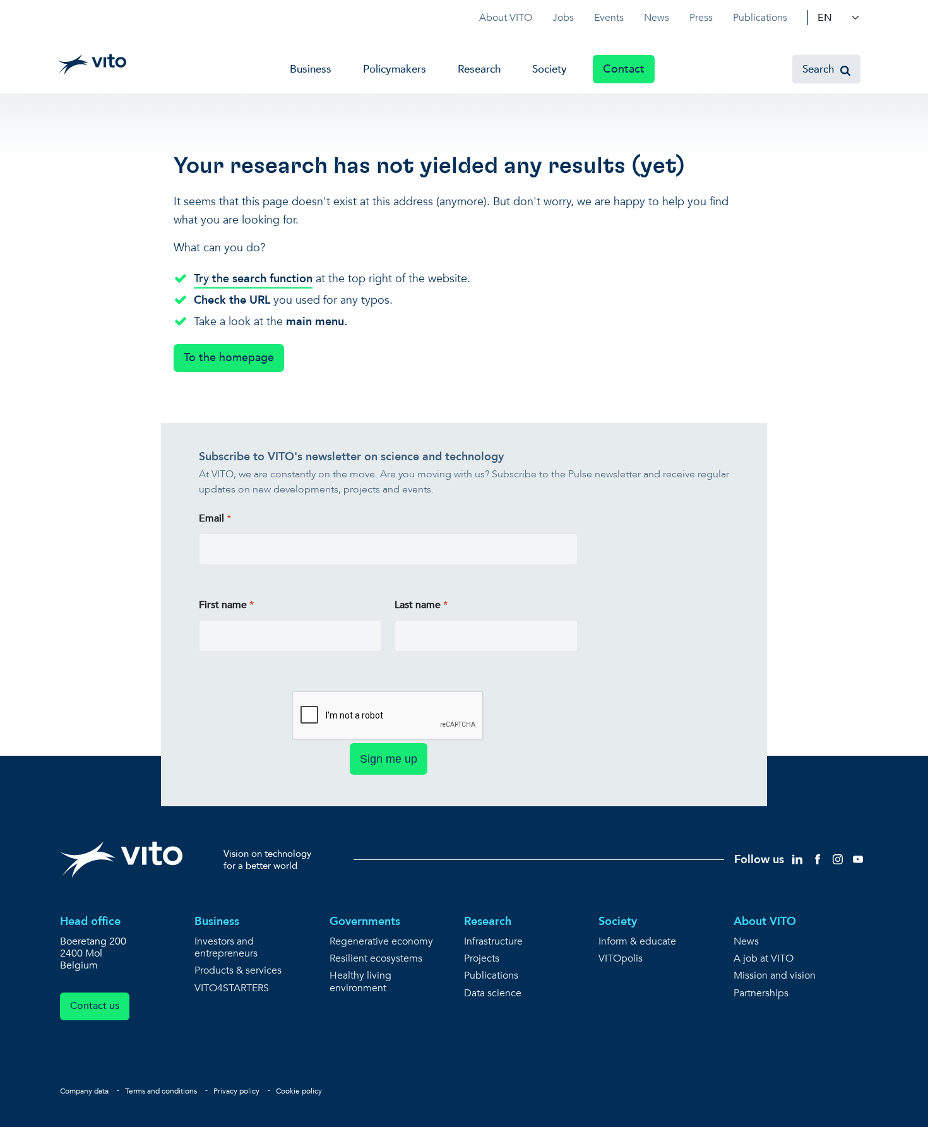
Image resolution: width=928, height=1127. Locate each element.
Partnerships (761, 993)
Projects (481, 959)
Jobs (563, 18)
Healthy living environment (360, 982)
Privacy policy (236, 1091)
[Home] (91, 64)
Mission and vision (775, 976)
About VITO (505, 18)
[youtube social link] (858, 859)
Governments (365, 921)
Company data (84, 1091)
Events (609, 18)
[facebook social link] (817, 859)
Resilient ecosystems (376, 959)
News (656, 18)
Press (701, 18)
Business (310, 69)
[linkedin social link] (797, 859)
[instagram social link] (838, 859)
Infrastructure (493, 942)
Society (549, 69)
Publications (760, 18)
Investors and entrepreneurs (226, 948)
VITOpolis (620, 959)
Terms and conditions (161, 1091)
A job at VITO (764, 959)
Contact (624, 69)
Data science (492, 993)
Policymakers (394, 69)
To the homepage (229, 358)
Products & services (238, 971)
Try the (253, 279)
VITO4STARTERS (231, 988)
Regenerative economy (381, 942)
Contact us (94, 1006)
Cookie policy (299, 1091)
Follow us (759, 860)
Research (479, 69)
